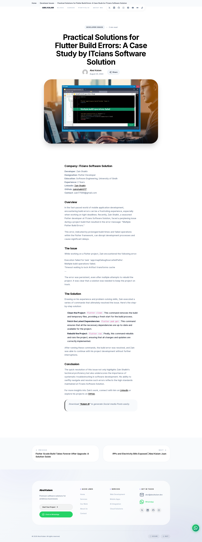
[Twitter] (109, 8)
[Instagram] (123, 8)
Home (82, 494)
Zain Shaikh (80, 185)
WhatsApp (149, 502)
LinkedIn (124, 390)
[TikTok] (142, 8)
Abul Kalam (48, 8)
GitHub (91, 394)
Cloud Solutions (116, 509)
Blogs (60, 7)
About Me (98, 7)
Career (71, 7)
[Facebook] (128, 8)
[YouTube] (133, 8)
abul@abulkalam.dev (154, 495)
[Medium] (137, 8)
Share (114, 72)
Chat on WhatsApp (52, 514)
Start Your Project (48, 507)
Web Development (117, 494)
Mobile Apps (115, 499)
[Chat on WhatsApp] (195, 527)
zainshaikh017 (80, 189)
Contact (83, 513)
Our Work (84, 504)
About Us (84, 509)
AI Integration (115, 504)
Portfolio (84, 7)
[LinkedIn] (114, 8)
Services (83, 499)
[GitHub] (119, 8)
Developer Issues (94, 27)
